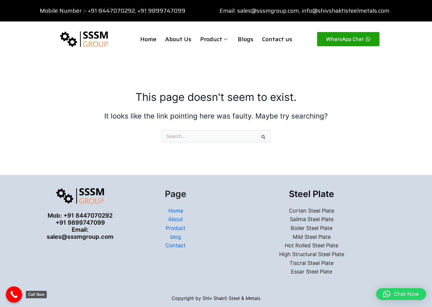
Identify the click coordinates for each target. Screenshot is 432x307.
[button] (401, 294)
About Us (178, 39)
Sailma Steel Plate (312, 219)
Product (211, 39)
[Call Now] (14, 294)
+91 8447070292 (111, 10)
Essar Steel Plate (311, 271)
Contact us (277, 39)
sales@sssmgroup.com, (268, 10)
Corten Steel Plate (311, 211)
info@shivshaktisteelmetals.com (345, 10)
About (175, 219)
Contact (175, 245)
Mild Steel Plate (312, 237)
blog (175, 237)
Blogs (245, 39)
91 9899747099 (162, 10)
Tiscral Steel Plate (311, 263)
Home (148, 39)
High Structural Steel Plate (311, 254)
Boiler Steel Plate (311, 228)
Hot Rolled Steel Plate (311, 245)
